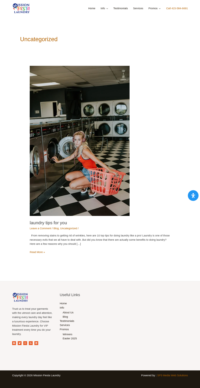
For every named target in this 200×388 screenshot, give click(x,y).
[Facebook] (14, 343)
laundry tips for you (48, 222)
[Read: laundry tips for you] (80, 140)
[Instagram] (25, 343)
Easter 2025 (70, 338)
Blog (56, 228)
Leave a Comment (40, 228)
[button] (177, 8)
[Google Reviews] (31, 343)
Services (138, 8)
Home (91, 8)
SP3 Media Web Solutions (172, 375)
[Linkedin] (36, 343)
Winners (67, 334)
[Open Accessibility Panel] (193, 195)
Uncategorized (68, 228)
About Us (68, 312)
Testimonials (120, 8)
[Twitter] (20, 343)
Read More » (37, 252)
